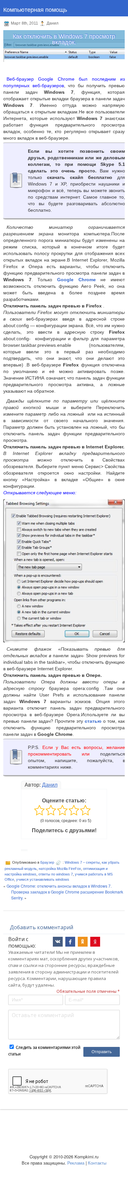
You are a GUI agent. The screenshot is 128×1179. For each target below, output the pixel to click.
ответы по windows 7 (55, 874)
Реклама (75, 1163)
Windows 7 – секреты (82, 862)
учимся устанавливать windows (42, 879)
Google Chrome (76, 279)
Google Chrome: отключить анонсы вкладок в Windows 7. (59, 886)
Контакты (97, 1163)
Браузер (47, 862)
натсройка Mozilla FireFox (60, 869)
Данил (49, 785)
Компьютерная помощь (35, 9)
